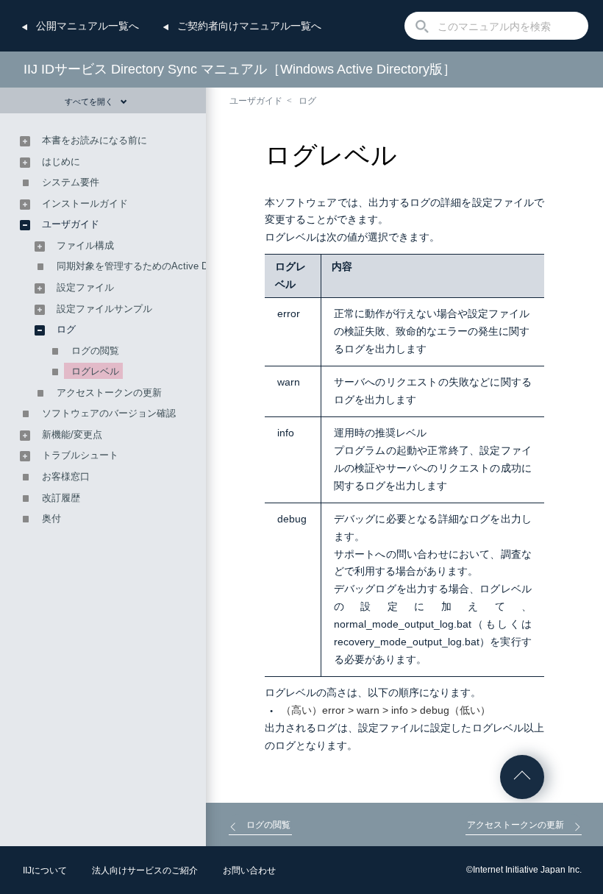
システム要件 (70, 182)
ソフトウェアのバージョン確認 (109, 413)
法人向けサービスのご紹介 (145, 870)
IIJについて (45, 870)
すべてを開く (89, 101)
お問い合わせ (249, 870)
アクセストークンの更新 (109, 392)
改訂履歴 (61, 497)
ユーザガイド (255, 101)
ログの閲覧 (95, 350)
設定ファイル (85, 287)
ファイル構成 (85, 245)
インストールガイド (85, 203)
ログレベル (95, 371)
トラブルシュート (80, 455)
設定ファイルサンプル (104, 308)
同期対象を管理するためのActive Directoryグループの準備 (182, 266)
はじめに (61, 161)
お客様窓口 (66, 476)
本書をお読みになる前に (94, 140)
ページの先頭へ (522, 777)
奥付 (51, 518)
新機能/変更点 (72, 434)
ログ (307, 101)
